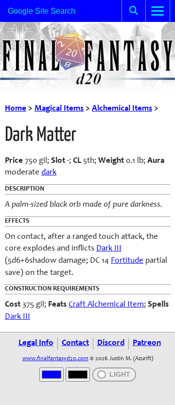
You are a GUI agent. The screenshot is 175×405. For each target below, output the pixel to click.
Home (15, 109)
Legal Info (35, 343)
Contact (75, 343)
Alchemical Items (122, 109)
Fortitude (127, 261)
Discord (110, 343)
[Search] (134, 11)
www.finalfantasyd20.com (55, 359)
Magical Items (59, 109)
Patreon (147, 343)
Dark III (109, 249)
